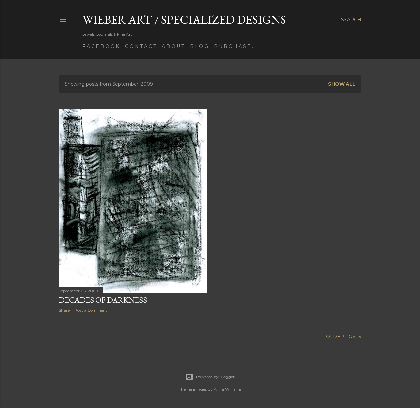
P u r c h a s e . (233, 46)
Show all (341, 84)
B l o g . (200, 46)
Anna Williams (228, 389)
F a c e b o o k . (101, 46)
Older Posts (343, 336)
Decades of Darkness (103, 300)
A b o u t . (174, 46)
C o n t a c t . (141, 46)
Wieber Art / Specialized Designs (184, 19)
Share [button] (64, 310)
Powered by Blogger (215, 376)
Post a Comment (90, 310)
